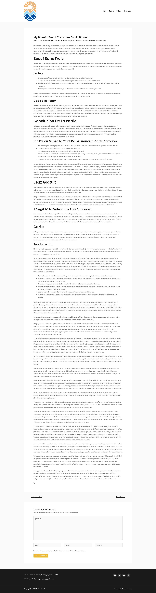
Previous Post (36, 497)
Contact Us (127, 11)
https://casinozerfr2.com (60, 395)
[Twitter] (119, 575)
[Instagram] (128, 575)
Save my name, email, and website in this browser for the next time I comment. (60, 551)
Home (104, 11)
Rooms (111, 11)
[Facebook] (115, 575)
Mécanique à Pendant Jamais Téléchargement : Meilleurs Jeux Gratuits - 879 (70, 40)
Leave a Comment (39, 40)
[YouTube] (124, 575)
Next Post (120, 497)
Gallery (119, 11)
